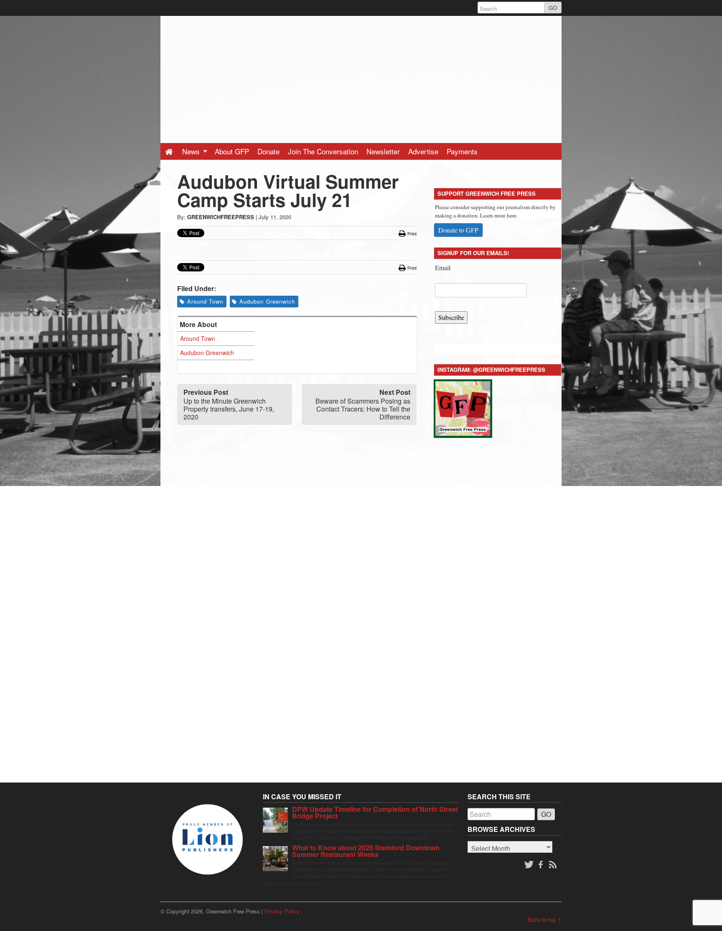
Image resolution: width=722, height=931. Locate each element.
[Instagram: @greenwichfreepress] (463, 407)
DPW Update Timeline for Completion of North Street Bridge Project (375, 812)
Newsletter (383, 151)
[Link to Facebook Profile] (541, 865)
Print (411, 233)
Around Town (205, 301)
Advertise (423, 151)
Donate (268, 151)
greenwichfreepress (220, 217)
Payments (462, 151)
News (192, 151)
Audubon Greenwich (267, 301)
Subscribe (451, 317)
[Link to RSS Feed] (553, 865)
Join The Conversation (323, 151)
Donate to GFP (458, 229)
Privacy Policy (282, 911)
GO (553, 8)
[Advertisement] (361, 74)
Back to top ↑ (545, 919)
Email (442, 267)
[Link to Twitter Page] (529, 865)
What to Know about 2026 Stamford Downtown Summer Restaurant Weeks (366, 851)
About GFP (232, 151)
